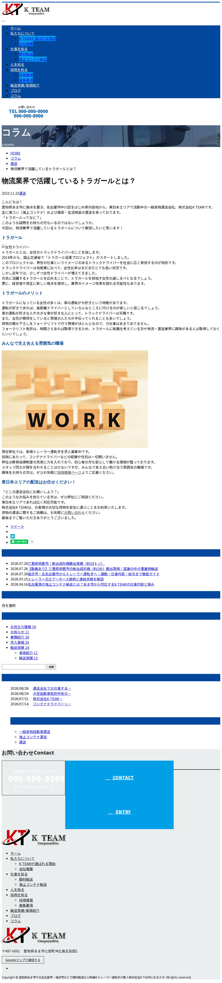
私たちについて (22, 33)
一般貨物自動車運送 (34, 731)
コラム (15, 95)
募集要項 (26, 80)
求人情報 (19, 642)
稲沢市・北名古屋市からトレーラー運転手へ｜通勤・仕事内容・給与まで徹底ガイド (94, 573)
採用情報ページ (69, 472)
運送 (13, 163)
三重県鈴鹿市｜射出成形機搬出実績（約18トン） (66, 563)
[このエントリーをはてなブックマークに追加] (12, 537)
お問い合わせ (74, 512)
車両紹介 (28, 652)
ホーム (15, 28)
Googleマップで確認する (22, 960)
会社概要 (26, 43)
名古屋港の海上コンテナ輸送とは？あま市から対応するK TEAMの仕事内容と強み (91, 584)
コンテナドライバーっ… (52, 703)
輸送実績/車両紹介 (24, 85)
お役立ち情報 (23, 626)
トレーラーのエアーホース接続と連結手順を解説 (66, 579)
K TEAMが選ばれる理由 (37, 38)
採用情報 (26, 74)
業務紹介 (19, 637)
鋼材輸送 (26, 54)
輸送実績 (19, 647)
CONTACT (17, 121)
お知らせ (19, 631)
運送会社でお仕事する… (52, 688)
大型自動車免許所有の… (52, 693)
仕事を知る (19, 48)
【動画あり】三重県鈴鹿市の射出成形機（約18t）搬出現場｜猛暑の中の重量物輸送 (93, 568)
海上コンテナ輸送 (33, 59)
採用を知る (19, 69)
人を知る (17, 64)
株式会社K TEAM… (47, 698)
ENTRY (123, 812)
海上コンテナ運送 (33, 736)
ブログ (15, 90)
